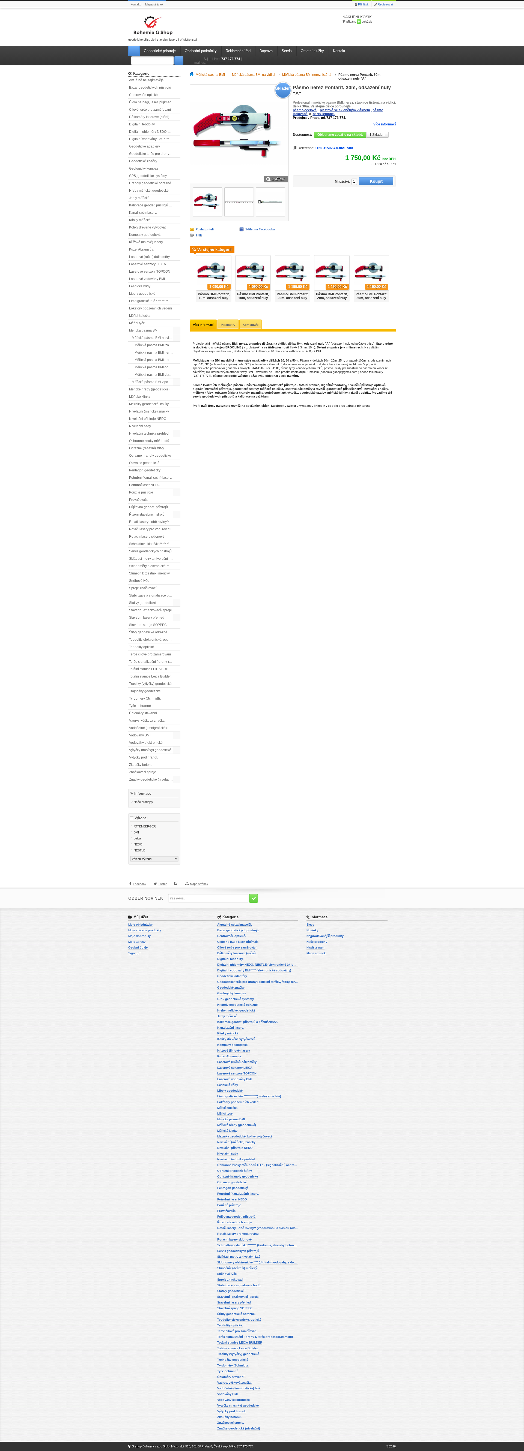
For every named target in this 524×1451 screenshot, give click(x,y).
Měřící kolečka (139, 316)
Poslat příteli (205, 229)
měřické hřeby (203, 392)
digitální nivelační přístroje (212, 388)
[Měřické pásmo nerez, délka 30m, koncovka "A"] (207, 202)
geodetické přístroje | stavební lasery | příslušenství (162, 39)
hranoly (244, 392)
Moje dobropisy (139, 936)
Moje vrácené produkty (144, 930)
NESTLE (139, 850)
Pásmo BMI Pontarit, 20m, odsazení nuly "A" (292, 298)
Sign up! (134, 953)
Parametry (228, 324)
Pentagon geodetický (144, 470)
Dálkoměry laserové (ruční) (149, 117)
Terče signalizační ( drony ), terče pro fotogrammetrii (154, 662)
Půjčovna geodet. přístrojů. (149, 507)
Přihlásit (363, 4)
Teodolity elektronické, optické (151, 640)
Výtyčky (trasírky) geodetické (150, 750)
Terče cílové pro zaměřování (150, 654)
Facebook (139, 884)
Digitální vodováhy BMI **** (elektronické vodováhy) (154, 139)
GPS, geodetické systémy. (148, 176)
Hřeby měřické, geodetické (149, 190)
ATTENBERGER (145, 826)
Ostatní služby (312, 51)
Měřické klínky (139, 397)
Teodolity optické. (142, 647)
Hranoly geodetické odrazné (150, 183)
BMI (136, 832)
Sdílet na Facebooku (260, 229)
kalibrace (244, 396)
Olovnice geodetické (144, 463)
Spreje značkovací (142, 588)
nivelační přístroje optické (366, 385)
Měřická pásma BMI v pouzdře (154, 382)
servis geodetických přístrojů (213, 396)
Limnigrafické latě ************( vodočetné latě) (154, 301)
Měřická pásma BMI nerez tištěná (157, 360)
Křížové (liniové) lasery (146, 242)
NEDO (138, 844)
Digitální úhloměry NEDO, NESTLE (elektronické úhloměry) (154, 132)
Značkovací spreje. (143, 772)
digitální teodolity (333, 385)
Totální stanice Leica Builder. (150, 676)
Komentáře (250, 324)
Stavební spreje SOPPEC (148, 625)
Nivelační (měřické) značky (149, 411)
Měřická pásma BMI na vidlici (153, 338)
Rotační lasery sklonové (147, 536)
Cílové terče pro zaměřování (150, 110)
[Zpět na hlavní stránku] (193, 75)
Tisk (199, 234)
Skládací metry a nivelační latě (151, 559)
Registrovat (385, 4)
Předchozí (192, 277)
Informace (142, 793)
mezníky (257, 392)
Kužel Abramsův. (141, 249)
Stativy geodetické (142, 603)
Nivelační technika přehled (149, 433)
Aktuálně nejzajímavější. (147, 80)
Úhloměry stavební (143, 713)
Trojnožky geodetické (145, 691)
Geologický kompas (143, 168)
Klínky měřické (140, 220)
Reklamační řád (238, 51)
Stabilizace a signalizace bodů (151, 595)
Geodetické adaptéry (144, 146)
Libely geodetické (142, 294)
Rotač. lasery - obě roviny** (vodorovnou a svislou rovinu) (154, 522)
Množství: (342, 181)
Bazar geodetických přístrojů (150, 87)
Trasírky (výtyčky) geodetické (150, 684)
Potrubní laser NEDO (144, 485)
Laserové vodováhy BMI (147, 279)
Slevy (310, 924)
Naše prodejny (143, 801)
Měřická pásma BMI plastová (156, 375)
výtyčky (292, 392)
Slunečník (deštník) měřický (149, 573)
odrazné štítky (225, 392)
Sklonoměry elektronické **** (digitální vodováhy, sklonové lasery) (154, 566)
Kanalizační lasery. (143, 213)
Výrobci (141, 818)
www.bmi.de (264, 372)
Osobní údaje (138, 947)
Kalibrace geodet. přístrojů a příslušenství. (154, 205)
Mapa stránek (154, 4)
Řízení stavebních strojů (147, 514)
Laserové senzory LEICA (147, 264)
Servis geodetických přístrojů (150, 551)
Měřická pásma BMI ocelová (155, 367)
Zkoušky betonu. (141, 765)
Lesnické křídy (139, 286)
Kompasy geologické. (145, 235)
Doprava (266, 51)
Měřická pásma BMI (143, 330)
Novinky (312, 930)
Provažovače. (139, 500)
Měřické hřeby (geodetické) (149, 389)
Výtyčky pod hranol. (143, 757)
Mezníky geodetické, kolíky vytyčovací (154, 404)
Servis (287, 51)
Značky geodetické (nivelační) (151, 779)
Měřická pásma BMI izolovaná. (157, 345)
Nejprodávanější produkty (325, 936)
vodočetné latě (275, 392)
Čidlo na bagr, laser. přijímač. (150, 102)
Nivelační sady (140, 426)
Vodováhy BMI (139, 735)
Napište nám (315, 947)
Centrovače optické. (144, 95)
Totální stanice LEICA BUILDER (152, 669)
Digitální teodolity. (142, 124)
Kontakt (135, 4)
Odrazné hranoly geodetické (150, 455)
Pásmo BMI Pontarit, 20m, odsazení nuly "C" (371, 298)
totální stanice (309, 385)
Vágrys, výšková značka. (147, 721)
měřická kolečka (271, 388)
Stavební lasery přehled (146, 617)
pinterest (363, 405)
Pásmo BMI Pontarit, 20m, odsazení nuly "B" (332, 298)
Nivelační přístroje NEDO (147, 419)
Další (394, 277)
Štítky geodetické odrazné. (148, 632)
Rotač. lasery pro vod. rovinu (150, 529)
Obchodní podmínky (201, 51)
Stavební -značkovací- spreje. (151, 610)
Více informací (384, 124)
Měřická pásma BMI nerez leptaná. (157, 352)
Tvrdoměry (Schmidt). (145, 698)
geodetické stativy (245, 388)
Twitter (162, 884)
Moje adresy (136, 941)
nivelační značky (376, 388)
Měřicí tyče (137, 323)
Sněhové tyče (139, 581)
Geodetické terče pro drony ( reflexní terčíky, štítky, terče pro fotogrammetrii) (154, 154)
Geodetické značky (143, 161)
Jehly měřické (139, 198)
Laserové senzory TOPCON (149, 271)
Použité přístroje (141, 492)
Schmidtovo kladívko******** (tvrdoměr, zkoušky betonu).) (154, 544)
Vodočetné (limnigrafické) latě (151, 728)
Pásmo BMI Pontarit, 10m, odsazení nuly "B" (253, 298)
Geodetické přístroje (160, 51)
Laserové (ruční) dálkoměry (149, 257)
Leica (137, 838)
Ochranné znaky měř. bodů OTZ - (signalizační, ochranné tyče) (154, 441)
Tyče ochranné (140, 706)
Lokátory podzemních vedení (150, 308)
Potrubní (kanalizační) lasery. (150, 478)
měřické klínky (337, 392)
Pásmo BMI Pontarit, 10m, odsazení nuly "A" (214, 298)
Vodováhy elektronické (146, 743)
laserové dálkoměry (298, 388)
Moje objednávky (140, 924)
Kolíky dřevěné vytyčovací (148, 227)
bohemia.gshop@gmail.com (339, 372)
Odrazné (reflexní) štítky (146, 448)
